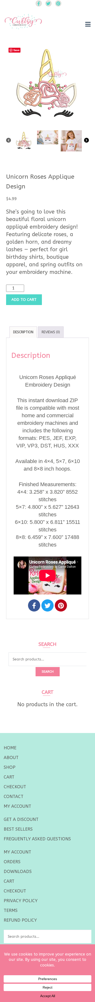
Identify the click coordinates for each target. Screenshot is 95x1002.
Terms (11, 910)
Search (48, 671)
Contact (13, 796)
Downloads (18, 871)
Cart (9, 777)
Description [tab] (23, 332)
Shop (9, 767)
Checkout (15, 786)
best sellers (18, 829)
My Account (17, 806)
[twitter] (48, 3)
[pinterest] (58, 3)
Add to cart (24, 299)
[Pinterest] (61, 605)
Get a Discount (21, 819)
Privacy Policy (21, 900)
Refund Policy (20, 920)
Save (16, 50)
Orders (12, 861)
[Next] (86, 141)
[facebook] (39, 3)
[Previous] (8, 141)
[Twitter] (47, 605)
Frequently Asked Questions (37, 839)
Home (10, 748)
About (11, 757)
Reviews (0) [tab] (51, 332)
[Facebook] (34, 605)
